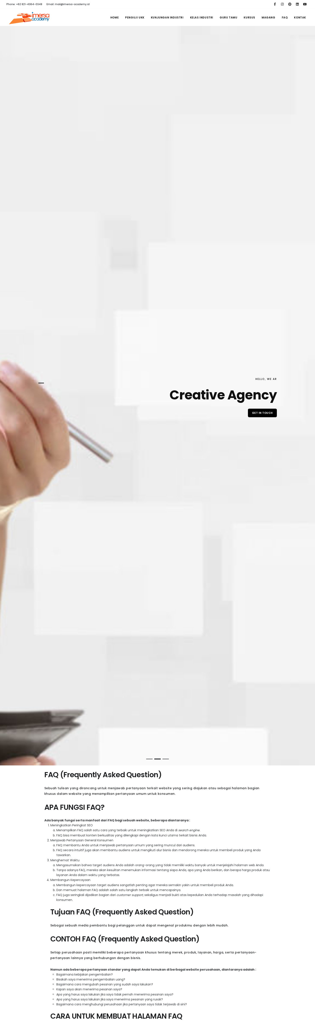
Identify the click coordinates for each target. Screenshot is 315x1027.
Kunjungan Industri (167, 17)
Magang (268, 17)
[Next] (306, 399)
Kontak (300, 17)
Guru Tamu (228, 17)
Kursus (249, 17)
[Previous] (8, 399)
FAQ (285, 17)
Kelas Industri (201, 17)
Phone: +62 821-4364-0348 (24, 4)
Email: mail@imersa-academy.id (68, 4)
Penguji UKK (134, 17)
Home (114, 17)
